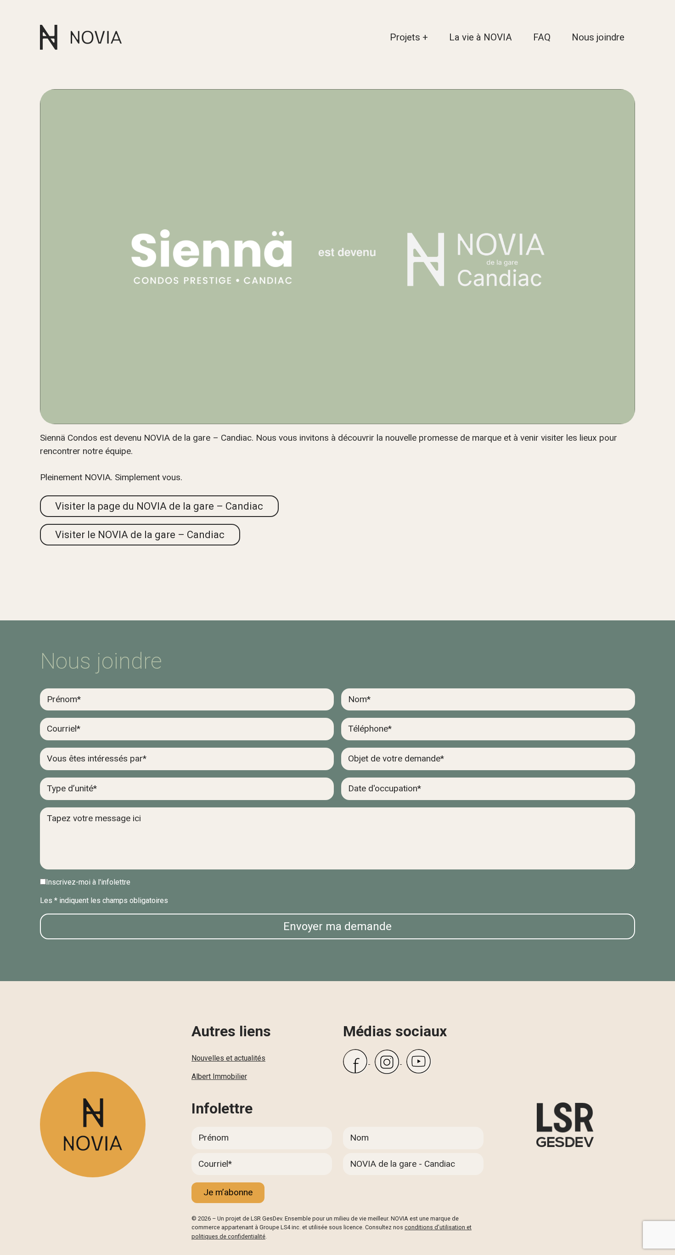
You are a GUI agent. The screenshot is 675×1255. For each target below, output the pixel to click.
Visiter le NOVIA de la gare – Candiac (140, 534)
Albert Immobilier (219, 1076)
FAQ (542, 37)
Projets (405, 37)
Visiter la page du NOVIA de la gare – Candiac (159, 506)
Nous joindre (598, 37)
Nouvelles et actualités (228, 1058)
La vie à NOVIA (480, 37)
